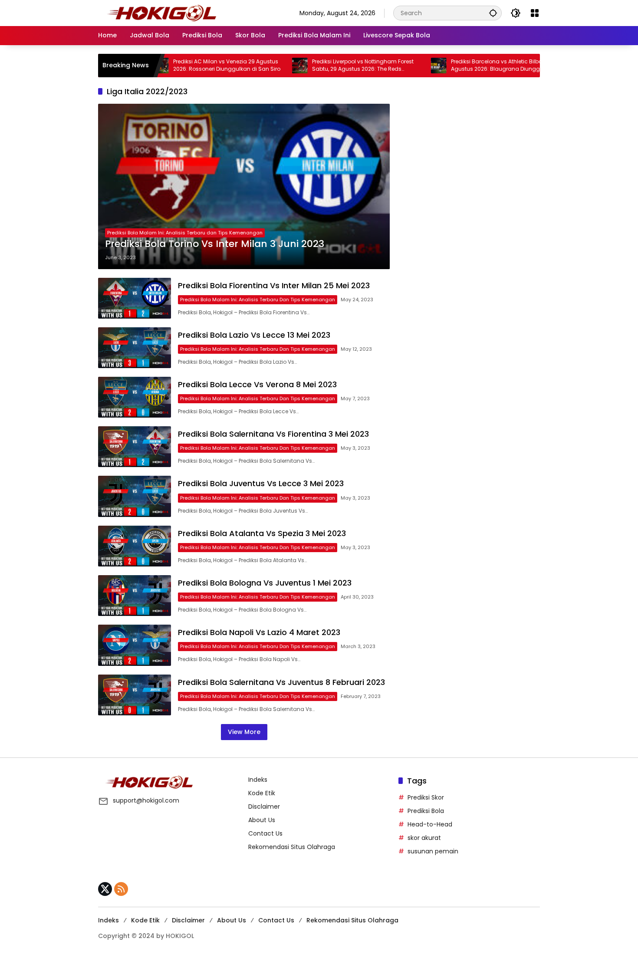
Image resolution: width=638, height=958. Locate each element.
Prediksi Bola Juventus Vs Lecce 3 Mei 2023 (261, 483)
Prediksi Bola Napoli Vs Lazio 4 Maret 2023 (259, 632)
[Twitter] (105, 889)
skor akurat (424, 837)
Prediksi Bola (426, 811)
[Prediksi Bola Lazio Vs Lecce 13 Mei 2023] (134, 347)
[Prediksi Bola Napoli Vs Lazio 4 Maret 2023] (134, 645)
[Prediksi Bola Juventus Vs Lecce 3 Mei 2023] (134, 496)
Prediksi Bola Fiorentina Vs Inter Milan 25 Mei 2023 (274, 285)
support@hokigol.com (146, 800)
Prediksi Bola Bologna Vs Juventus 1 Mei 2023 (265, 582)
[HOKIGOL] (161, 12)
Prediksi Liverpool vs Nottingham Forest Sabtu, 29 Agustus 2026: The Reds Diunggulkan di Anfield (334, 65)
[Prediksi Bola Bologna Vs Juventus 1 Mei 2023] (134, 595)
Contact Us (265, 833)
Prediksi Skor (426, 797)
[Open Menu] (534, 13)
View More (244, 732)
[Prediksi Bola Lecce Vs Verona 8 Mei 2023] (134, 397)
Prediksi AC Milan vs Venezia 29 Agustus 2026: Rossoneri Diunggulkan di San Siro (198, 65)
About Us (261, 820)
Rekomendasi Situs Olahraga (291, 847)
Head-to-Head (430, 824)
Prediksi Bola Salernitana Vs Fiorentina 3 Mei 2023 (273, 433)
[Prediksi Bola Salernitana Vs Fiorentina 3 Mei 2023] (134, 446)
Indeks (257, 779)
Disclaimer (264, 806)
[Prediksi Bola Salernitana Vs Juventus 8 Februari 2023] (134, 695)
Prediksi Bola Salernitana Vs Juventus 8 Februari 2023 (281, 682)
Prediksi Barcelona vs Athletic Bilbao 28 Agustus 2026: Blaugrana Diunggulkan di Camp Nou (478, 65)
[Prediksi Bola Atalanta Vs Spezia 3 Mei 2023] (134, 546)
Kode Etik (261, 793)
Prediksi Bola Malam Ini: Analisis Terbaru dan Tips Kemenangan (185, 232)
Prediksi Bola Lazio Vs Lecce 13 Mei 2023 (254, 334)
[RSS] (121, 889)
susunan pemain (433, 851)
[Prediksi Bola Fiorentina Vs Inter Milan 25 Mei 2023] (134, 298)
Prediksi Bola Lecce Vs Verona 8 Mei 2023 (257, 384)
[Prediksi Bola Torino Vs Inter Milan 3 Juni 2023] (244, 186)
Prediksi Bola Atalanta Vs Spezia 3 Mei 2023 (262, 533)
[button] (493, 13)
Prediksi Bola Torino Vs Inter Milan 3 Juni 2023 (214, 243)
